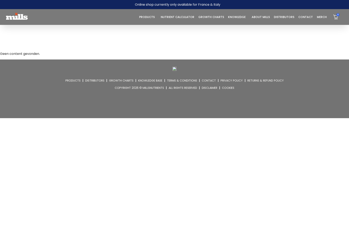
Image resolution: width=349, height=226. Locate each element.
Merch (322, 17)
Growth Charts (211, 17)
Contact (305, 17)
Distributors (284, 17)
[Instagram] (169, 103)
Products (147, 17)
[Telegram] (179, 103)
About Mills (261, 17)
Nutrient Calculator (177, 17)
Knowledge (237, 17)
